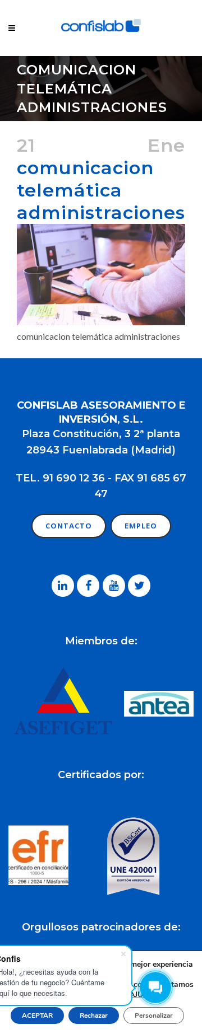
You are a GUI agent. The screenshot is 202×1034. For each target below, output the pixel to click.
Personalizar (154, 1015)
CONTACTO (68, 526)
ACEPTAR (37, 1015)
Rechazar (94, 1015)
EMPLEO (141, 526)
